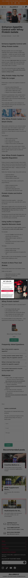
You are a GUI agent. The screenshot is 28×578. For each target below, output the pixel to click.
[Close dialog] (26, 280)
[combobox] (2, 287)
